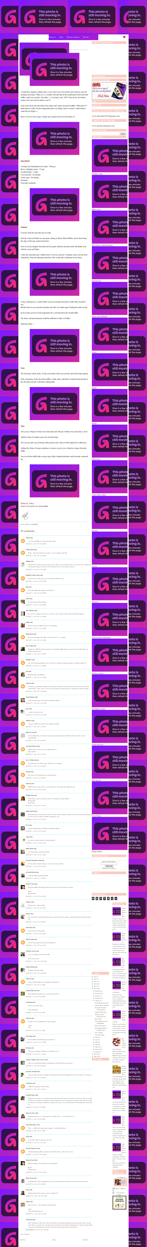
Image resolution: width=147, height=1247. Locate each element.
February (97, 1049)
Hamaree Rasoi (30, 884)
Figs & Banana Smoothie (101, 1003)
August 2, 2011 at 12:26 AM (36, 703)
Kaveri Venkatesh (31, 760)
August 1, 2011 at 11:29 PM (36, 628)
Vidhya (28, 538)
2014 (95, 981)
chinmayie (28, 721)
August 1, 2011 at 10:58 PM (36, 605)
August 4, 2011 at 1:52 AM (36, 1142)
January (97, 1051)
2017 (95, 977)
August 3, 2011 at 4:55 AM (36, 1066)
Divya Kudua (29, 646)
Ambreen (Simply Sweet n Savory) (35, 1060)
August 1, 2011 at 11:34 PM (36, 640)
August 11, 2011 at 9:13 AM (36, 1214)
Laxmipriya (29, 1083)
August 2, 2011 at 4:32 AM (36, 789)
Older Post (85, 1240)
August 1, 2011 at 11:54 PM (36, 677)
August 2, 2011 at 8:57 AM (36, 908)
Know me (31, 37)
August (97, 1000)
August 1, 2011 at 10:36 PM (36, 569)
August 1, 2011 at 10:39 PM (36, 581)
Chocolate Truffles (100, 1035)
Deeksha (28, 772)
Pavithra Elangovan (31, 1148)
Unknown (28, 683)
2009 (95, 1056)
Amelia (28, 837)
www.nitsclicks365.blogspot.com (106, 115)
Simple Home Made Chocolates (124, 938)
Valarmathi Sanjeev (31, 1125)
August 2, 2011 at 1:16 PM (35, 985)
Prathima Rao (30, 795)
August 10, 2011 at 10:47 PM (36, 1196)
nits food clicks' (123, 1183)
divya (27, 825)
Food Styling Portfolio (47, 37)
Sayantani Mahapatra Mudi (33, 860)
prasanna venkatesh (31, 1071)
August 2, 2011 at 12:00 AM (36, 691)
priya (27, 709)
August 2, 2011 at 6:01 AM (36, 843)
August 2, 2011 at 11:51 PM (36, 1042)
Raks (27, 587)
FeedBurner (113, 868)
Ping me (86, 37)
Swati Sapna (29, 1036)
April (96, 1044)
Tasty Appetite (32, 751)
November (98, 993)
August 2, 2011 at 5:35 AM (36, 819)
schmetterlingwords (31, 990)
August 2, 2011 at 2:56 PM (35, 996)
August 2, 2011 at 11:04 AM (36, 961)
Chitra (28, 599)
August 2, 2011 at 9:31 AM (36, 945)
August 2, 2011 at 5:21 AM (36, 805)
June (96, 1040)
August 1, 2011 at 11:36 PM (36, 654)
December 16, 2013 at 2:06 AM (37, 1230)
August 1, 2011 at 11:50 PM (36, 666)
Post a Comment (25, 1234)
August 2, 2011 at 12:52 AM (36, 715)
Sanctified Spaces (30, 1095)
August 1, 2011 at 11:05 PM (36, 616)
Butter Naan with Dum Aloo (123, 1121)
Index (61, 37)
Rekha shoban (30, 848)
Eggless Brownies (124, 1093)
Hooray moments (73, 37)
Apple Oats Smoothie (100, 1012)
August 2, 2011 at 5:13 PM (35, 1030)
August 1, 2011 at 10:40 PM (36, 593)
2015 (95, 979)
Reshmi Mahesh (30, 967)
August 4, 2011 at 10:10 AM (36, 1154)
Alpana (28, 1202)
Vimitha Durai (30, 550)
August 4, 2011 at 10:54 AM (36, 1172)
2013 (95, 984)
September (98, 998)
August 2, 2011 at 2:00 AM (36, 740)
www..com (121, 1177)
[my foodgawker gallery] (119, 1195)
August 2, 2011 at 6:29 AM (36, 866)
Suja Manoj (29, 927)
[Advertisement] (101, 936)
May (96, 1042)
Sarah (27, 1136)
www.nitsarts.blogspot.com (103, 125)
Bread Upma (98, 1019)
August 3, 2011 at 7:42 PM (35, 1107)
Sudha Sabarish (30, 811)
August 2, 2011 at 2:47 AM (36, 754)
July (96, 1037)
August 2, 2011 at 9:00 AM (36, 922)
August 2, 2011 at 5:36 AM (36, 831)
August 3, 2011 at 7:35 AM (36, 1089)
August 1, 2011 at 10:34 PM (36, 555)
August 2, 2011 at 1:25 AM (36, 726)
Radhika (28, 561)
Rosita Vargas (30, 1178)
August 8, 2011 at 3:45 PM (35, 1184)
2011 (95, 988)
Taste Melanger (30, 610)
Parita (27, 1190)
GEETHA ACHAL (31, 951)
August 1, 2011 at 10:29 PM (36, 544)
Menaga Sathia (30, 939)
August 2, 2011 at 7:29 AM (36, 878)
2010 (95, 1054)
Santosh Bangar (30, 697)
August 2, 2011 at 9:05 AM (36, 933)
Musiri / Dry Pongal (100, 1026)
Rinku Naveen (30, 732)
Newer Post (22, 1240)
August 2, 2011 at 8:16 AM (36, 896)
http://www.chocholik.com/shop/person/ (67, 1225)
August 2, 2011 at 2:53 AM (36, 766)
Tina (27, 671)
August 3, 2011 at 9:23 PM (35, 1131)
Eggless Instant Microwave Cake (124, 912)
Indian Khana (30, 634)
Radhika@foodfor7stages (33, 575)
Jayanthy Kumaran (31, 746)
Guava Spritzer (99, 1032)
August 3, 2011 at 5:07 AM (36, 1077)
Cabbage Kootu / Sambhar (102, 1005)
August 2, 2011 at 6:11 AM (36, 855)
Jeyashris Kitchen (31, 872)
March (97, 1047)
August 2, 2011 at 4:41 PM (35, 1012)
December (98, 991)
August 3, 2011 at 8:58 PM (35, 1119)
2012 (95, 986)
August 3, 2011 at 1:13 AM (36, 1054)
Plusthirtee (29, 660)
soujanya (28, 902)
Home (22, 37)
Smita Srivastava (30, 1113)
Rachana (28, 1048)
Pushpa (28, 622)
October (97, 996)
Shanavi (28, 914)
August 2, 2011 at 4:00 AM (36, 778)
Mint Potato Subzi (123, 961)
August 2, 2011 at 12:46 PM (36, 973)
